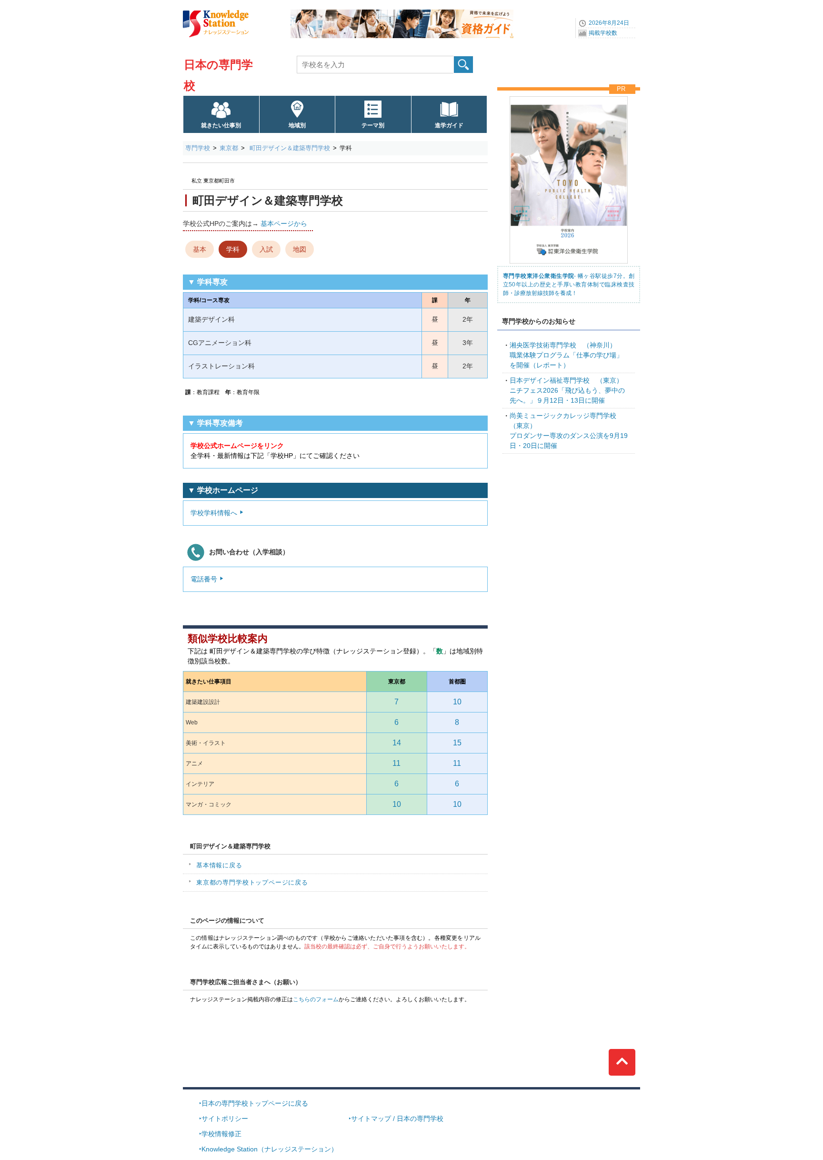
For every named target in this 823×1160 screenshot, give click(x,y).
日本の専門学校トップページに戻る (254, 1103)
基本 (199, 249)
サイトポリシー (224, 1118)
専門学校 (197, 148)
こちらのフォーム (316, 999)
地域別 (297, 125)
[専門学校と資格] (402, 13)
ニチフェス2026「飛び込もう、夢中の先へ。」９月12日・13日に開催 (567, 390)
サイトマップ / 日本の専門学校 (397, 1118)
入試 (266, 249)
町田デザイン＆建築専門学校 (289, 148)
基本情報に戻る (219, 865)
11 (396, 763)
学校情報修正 (221, 1134)
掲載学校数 (603, 33)
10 (457, 702)
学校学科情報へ (214, 513)
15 (457, 743)
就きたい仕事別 (221, 125)
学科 (233, 249)
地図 (299, 249)
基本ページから (284, 223)
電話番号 (204, 579)
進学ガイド (449, 125)
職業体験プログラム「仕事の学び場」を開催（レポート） (566, 355)
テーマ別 (372, 125)
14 (396, 743)
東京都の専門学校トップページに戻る (252, 882)
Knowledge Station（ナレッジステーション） (269, 1149)
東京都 (229, 148)
